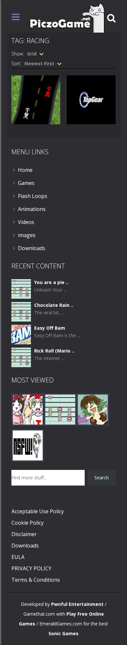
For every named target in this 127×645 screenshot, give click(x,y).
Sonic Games (63, 633)
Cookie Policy (27, 522)
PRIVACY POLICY (31, 568)
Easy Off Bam (49, 328)
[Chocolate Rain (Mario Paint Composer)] (21, 311)
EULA (17, 557)
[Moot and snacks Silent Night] (27, 409)
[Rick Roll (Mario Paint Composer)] (21, 357)
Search (101, 477)
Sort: (16, 63)
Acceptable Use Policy (37, 511)
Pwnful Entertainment (77, 604)
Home (25, 169)
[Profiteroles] (92, 409)
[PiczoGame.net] (65, 17)
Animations (32, 209)
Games (26, 183)
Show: (17, 54)
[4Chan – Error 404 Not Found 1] (27, 445)
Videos (26, 222)
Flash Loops (32, 196)
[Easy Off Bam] (21, 334)
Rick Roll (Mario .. (54, 351)
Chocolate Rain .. (53, 305)
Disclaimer (24, 534)
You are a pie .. (51, 282)
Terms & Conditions (35, 579)
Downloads (31, 248)
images (26, 235)
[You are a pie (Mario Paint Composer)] (21, 288)
